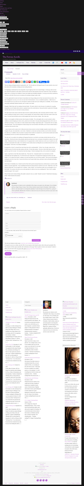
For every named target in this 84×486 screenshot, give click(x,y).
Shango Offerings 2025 (10, 405)
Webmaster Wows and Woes (6, 8)
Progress (8, 202)
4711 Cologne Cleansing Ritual (31, 400)
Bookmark (30, 197)
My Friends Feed (3, 9)
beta (9, 197)
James (62, 124)
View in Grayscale (4, 38)
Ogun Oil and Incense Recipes (31, 337)
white (5, 31)
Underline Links (3, 33)
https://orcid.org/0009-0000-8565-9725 (42, 477)
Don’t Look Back (64, 81)
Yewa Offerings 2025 (10, 364)
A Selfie (62, 94)
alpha (7, 197)
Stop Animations (4, 42)
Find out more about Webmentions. (34, 248)
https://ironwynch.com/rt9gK (16, 78)
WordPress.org (64, 184)
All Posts (2, 0)
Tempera (73, 483)
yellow (23, 31)
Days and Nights (10, 68)
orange (19, 31)
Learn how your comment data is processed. (30, 243)
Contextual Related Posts (65, 168)
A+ (3, 22)
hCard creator (46, 474)
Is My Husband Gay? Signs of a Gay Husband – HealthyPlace (69, 108)
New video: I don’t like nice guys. (49, 202)
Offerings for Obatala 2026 (11, 322)
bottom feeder (13, 197)
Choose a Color (3, 29)
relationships (21, 197)
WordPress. (78, 483)
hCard (38, 474)
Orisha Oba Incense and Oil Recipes (32, 357)
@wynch (26, 483)
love (17, 197)
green (9, 31)
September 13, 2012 (16, 74)
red (15, 31)
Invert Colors (3, 40)
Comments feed (64, 181)
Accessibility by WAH (4, 49)
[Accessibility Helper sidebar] (3, 17)
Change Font (3, 25)
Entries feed (63, 179)
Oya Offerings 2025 (10, 387)
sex (24, 197)
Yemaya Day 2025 (9, 344)
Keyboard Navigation (4, 24)
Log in (62, 176)
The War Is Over (64, 83)
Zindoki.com (28, 312)
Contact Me (2, 15)
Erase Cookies (3, 36)
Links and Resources (4, 11)
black (2, 31)
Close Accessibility (4, 18)
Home (6, 483)
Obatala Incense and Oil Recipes (31, 378)
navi (27, 31)
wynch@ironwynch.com (42, 469)
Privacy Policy (3, 4)
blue (12, 31)
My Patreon (16, 483)
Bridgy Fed (49, 475)
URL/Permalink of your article (11, 250)
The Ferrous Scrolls (11, 56)
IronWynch (8, 74)
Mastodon (42, 464)
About (1, 2)
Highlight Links (3, 34)
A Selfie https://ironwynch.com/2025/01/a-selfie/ (70, 313)
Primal (1, 6)
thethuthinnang (64, 120)
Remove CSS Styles (4, 43)
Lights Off (2, 45)
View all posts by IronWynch (18, 192)
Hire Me (1, 13)
